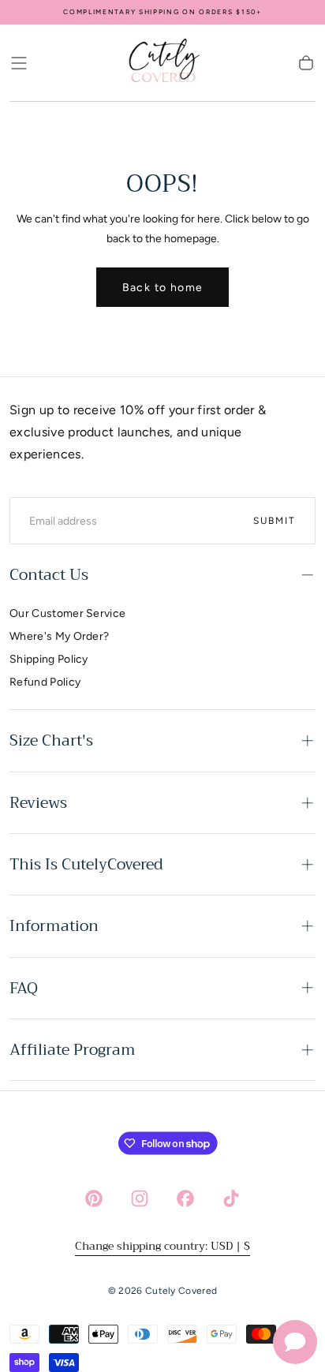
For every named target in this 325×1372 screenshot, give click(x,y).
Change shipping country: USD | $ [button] (162, 1245)
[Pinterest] (94, 1198)
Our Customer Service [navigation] (67, 613)
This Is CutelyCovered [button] (86, 864)
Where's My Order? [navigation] (59, 636)
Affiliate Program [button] (72, 1050)
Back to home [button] (163, 287)
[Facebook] (185, 1198)
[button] (18, 63)
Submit (274, 520)
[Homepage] (162, 63)
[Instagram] (139, 1198)
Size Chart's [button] (51, 740)
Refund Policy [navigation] (44, 682)
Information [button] (54, 926)
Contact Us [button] (48, 575)
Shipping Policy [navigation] (48, 659)
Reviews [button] (38, 803)
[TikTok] (231, 1198)
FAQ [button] (23, 988)
